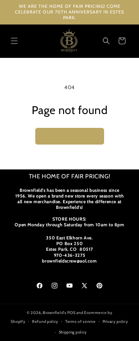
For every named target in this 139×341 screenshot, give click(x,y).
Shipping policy (73, 332)
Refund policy (45, 321)
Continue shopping (69, 136)
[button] (14, 41)
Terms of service (80, 321)
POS (71, 312)
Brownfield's (54, 312)
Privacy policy (115, 321)
